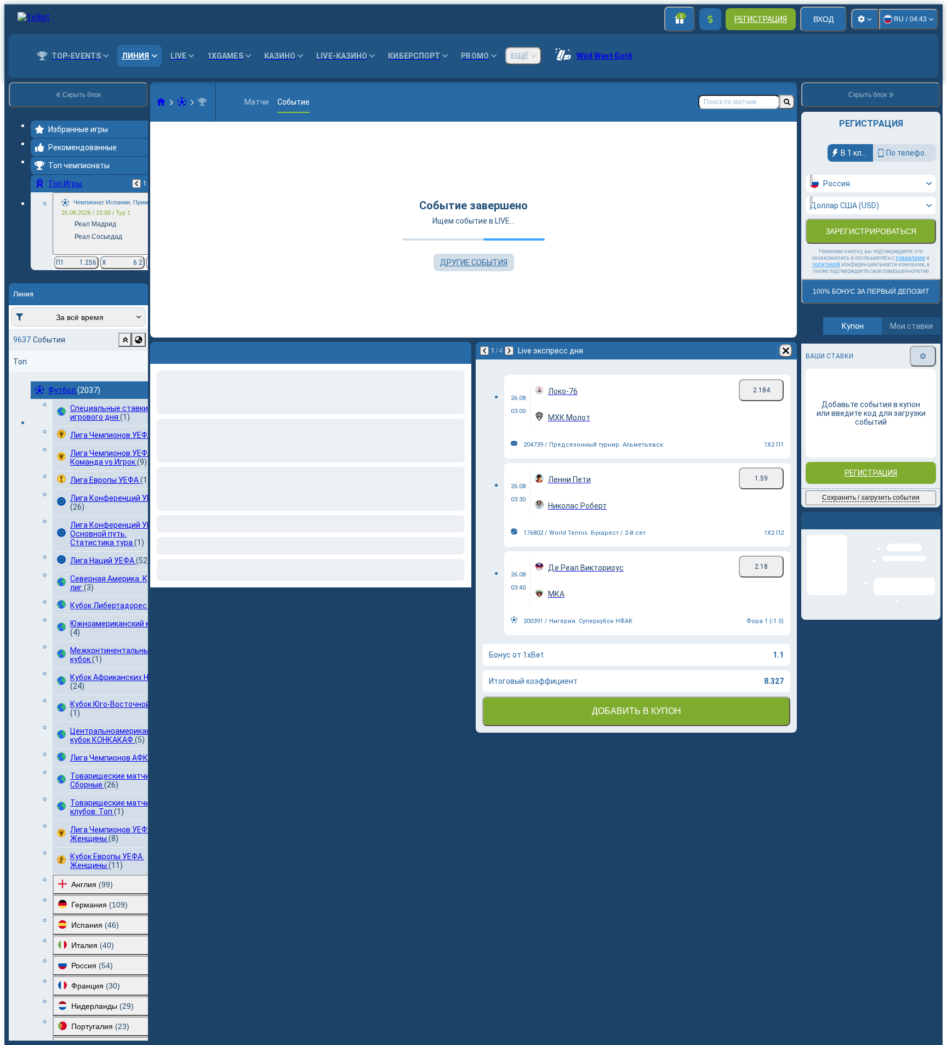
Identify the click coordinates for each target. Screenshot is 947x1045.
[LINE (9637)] (161, 102)
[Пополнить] (710, 19)
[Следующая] (187, 350)
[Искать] (787, 102)
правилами (910, 258)
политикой (826, 264)
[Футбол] (182, 102)
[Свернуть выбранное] (125, 340)
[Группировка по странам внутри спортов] (139, 340)
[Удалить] (460, 350)
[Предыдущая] (136, 183)
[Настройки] (864, 19)
